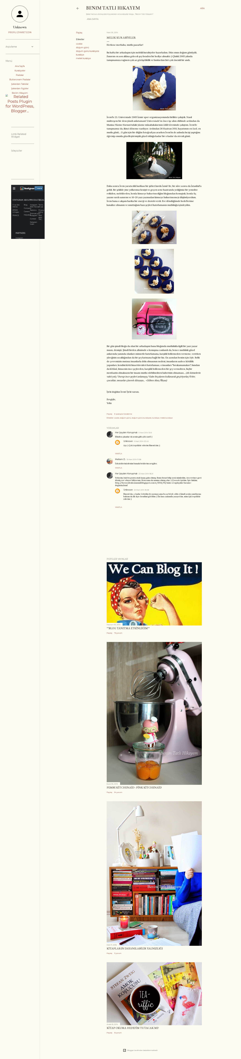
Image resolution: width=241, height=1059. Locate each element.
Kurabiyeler (20, 70)
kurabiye (80, 54)
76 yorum (118, 633)
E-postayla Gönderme (123, 414)
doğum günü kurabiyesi (87, 51)
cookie (79, 44)
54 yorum (118, 792)
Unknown (128, 441)
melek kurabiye (83, 58)
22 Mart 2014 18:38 (141, 490)
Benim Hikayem (20, 93)
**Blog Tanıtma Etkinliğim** (128, 628)
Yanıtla (118, 454)
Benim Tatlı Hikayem (113, 8)
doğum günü (82, 47)
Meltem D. (120, 459)
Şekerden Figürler (19, 88)
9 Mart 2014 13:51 (145, 433)
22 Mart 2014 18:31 (145, 474)
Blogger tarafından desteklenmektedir (142, 1050)
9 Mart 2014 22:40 (141, 441)
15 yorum (118, 1033)
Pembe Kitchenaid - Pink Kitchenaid (134, 787)
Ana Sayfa (92, 19)
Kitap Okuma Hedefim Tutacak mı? (133, 1028)
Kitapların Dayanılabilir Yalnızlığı (135, 948)
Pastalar (20, 75)
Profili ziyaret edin (20, 32)
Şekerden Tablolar (19, 84)
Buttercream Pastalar (19, 79)
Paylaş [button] (79, 32)
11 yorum (117, 953)
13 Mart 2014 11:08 (134, 459)
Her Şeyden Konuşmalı (126, 432)
